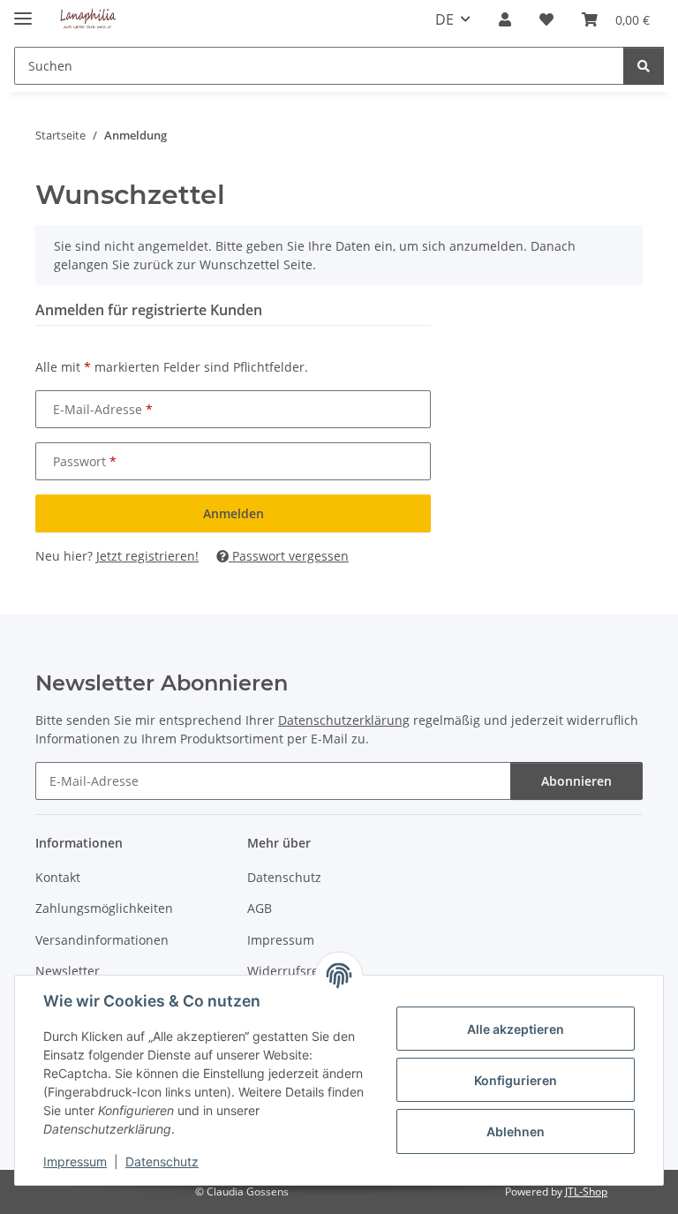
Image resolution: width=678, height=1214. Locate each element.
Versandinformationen (102, 939)
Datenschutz (162, 1161)
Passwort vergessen (289, 555)
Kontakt (57, 877)
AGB (259, 908)
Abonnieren (576, 781)
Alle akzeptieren (515, 1029)
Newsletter (67, 970)
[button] (505, 19)
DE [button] (444, 19)
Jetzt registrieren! (147, 555)
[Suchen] (643, 66)
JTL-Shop (586, 1191)
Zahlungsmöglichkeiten (104, 908)
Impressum (75, 1161)
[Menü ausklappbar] (23, 11)
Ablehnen (515, 1131)
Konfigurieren (515, 1080)
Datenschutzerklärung (344, 720)
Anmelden (233, 513)
